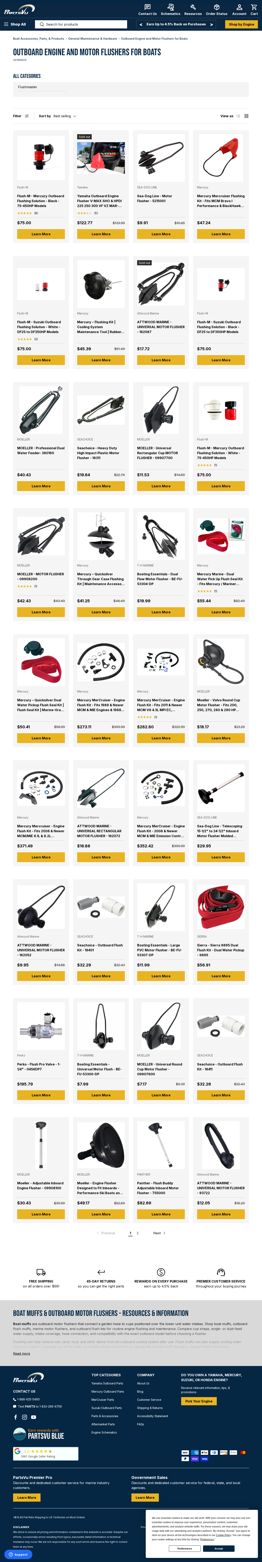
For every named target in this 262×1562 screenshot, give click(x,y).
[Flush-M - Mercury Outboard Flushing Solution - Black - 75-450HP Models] (41, 158)
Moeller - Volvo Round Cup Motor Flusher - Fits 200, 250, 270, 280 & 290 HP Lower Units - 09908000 (218, 707)
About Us (143, 1383)
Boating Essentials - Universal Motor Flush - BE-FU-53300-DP (99, 1069)
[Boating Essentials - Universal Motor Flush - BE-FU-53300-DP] (101, 1026)
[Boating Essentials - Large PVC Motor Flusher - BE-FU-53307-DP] (161, 907)
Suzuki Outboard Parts (106, 1408)
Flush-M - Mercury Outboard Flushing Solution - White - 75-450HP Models (220, 453)
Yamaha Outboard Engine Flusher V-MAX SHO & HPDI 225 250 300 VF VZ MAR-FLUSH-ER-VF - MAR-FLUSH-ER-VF (100, 206)
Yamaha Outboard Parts (107, 1383)
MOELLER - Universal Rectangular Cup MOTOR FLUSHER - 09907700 (157, 453)
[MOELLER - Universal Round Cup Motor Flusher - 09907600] (161, 1026)
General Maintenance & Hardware (92, 38)
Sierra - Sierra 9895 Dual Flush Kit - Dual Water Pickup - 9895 (220, 950)
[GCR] (17, 1451)
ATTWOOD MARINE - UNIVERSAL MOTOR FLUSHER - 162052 (41, 950)
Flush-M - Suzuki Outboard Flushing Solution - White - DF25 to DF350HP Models (39, 327)
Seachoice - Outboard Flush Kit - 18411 (220, 1066)
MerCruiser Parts (102, 1399)
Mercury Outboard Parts (107, 1391)
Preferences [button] (207, 1539)
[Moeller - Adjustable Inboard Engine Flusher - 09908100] (41, 1145)
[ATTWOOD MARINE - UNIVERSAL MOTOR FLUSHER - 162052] (41, 907)
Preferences (184, 1548)
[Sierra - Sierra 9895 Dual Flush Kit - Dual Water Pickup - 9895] (221, 907)
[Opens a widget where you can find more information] (18, 1555)
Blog (140, 1391)
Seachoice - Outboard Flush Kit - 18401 (100, 947)
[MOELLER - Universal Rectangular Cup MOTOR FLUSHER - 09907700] (161, 410)
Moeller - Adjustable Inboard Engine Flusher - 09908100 (40, 1185)
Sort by (45, 116)
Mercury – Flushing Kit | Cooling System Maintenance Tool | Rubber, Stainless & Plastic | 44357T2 (101, 329)
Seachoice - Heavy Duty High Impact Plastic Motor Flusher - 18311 (98, 453)
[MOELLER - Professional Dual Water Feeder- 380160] (41, 410)
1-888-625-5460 (28, 1399)
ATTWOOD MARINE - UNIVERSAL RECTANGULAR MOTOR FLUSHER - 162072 (99, 831)
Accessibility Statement (152, 1416)
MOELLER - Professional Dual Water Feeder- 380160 (40, 450)
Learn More (41, 234)
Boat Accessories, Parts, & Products (38, 38)
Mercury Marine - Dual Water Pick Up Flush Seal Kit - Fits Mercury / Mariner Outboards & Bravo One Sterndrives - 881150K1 (220, 584)
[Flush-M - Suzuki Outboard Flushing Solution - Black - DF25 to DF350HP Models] (221, 284)
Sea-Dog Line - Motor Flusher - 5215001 (154, 198)
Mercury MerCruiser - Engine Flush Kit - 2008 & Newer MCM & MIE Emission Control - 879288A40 (161, 833)
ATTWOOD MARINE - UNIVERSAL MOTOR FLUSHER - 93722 (221, 1188)
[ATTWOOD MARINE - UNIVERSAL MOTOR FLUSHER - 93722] (221, 1145)
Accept (219, 1548)
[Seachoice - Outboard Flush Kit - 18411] (221, 1026)
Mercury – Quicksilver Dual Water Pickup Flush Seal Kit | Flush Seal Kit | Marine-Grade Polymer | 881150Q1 (41, 707)
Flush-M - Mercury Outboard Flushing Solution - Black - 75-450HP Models (40, 201)
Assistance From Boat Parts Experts (176, 24)
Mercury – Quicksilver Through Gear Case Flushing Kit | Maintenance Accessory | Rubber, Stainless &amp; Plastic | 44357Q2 (101, 584)
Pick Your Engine (198, 1401)
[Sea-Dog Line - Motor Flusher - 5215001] (161, 158)
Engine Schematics (104, 1432)
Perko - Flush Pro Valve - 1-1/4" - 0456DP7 (38, 1066)
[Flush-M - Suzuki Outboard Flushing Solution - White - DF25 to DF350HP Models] (41, 284)
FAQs (140, 1424)
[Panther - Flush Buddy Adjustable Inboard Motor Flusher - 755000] (161, 1145)
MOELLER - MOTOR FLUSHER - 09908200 (40, 576)
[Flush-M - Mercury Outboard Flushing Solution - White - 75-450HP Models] (221, 410)
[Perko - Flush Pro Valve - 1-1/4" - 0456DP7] (41, 1026)
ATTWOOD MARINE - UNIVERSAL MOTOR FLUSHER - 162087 (161, 327)
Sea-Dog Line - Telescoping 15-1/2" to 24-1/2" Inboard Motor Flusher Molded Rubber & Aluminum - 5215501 (221, 833)
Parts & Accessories (104, 1416)
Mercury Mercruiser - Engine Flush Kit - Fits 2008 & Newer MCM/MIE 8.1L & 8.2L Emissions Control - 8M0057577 (40, 836)
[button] (254, 10)
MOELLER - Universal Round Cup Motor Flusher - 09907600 (159, 1069)
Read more (21, 1353)
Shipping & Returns (150, 1408)
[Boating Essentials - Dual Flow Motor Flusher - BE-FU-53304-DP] (161, 536)
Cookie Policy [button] (223, 1535)
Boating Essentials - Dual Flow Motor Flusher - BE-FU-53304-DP (160, 579)
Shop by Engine (241, 24)
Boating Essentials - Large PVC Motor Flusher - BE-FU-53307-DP (159, 950)
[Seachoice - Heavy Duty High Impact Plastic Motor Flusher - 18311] (101, 410)
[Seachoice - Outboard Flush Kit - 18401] (101, 907)
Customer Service (149, 1399)
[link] (105, 1233)
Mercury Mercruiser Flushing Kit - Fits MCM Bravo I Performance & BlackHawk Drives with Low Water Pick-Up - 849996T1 (221, 206)
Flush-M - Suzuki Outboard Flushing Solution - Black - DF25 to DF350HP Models (219, 327)
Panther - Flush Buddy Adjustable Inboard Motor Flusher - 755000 (158, 1188)
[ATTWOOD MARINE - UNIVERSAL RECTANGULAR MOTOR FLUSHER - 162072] (101, 788)
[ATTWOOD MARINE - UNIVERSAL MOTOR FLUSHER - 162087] (161, 284)
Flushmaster (27, 87)
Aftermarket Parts (103, 1424)
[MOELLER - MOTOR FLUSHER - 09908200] (41, 536)
